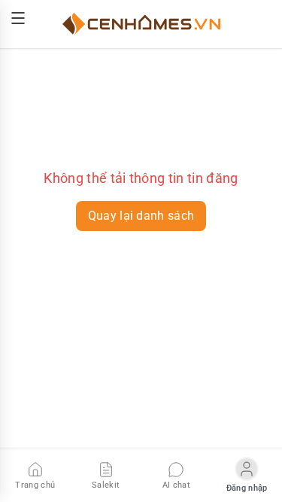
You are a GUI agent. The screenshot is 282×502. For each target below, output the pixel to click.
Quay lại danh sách (141, 215)
